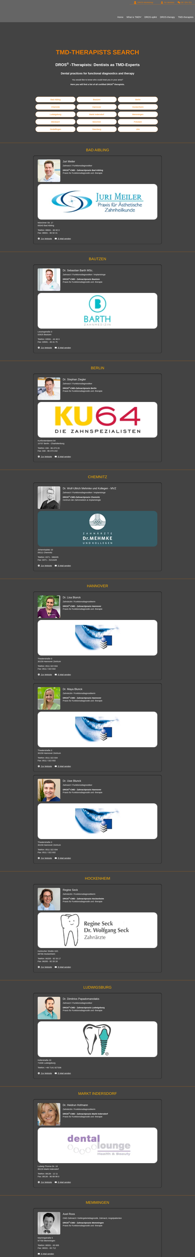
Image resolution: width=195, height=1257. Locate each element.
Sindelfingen (55, 129)
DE (182, 2)
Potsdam (138, 122)
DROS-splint (139, 18)
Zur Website (46, 239)
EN (186, 2)
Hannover (96, 107)
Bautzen (96, 99)
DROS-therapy (161, 18)
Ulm (138, 129)
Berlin (137, 99)
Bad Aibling (55, 99)
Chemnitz (55, 107)
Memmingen (137, 114)
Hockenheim (138, 107)
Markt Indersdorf (96, 114)
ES (190, 2)
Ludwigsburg (55, 114)
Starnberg (96, 129)
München (97, 122)
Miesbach (55, 122)
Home (100, 18)
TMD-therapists (183, 18)
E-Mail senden (64, 239)
